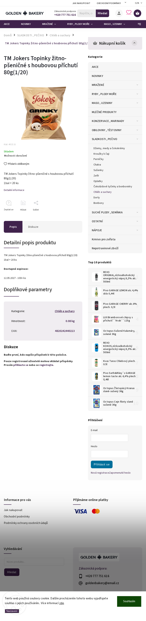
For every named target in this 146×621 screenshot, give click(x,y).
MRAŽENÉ (98, 85)
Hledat (102, 13)
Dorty (97, 197)
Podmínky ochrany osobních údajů (26, 523)
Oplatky (98, 181)
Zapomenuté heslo (120, 473)
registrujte (46, 365)
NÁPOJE (97, 230)
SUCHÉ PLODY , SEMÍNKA (107, 212)
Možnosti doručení (15, 156)
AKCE (95, 67)
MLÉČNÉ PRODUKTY (104, 112)
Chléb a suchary (103, 192)
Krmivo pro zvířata (103, 239)
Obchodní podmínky (109, 3)
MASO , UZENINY (102, 103)
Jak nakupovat (81, 3)
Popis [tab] (13, 227)
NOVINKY (97, 76)
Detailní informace (14, 190)
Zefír (96, 176)
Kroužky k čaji (101, 154)
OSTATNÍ (97, 221)
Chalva (97, 165)
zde (61, 603)
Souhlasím (129, 601)
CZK (137, 3)
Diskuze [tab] (33, 227)
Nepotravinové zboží (105, 248)
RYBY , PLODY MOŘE (104, 94)
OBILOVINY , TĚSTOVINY (106, 130)
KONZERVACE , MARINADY (108, 121)
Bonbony (99, 203)
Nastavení (11, 611)
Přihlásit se (102, 464)
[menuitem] (9, 24)
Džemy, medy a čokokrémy (109, 148)
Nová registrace (100, 473)
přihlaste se (20, 365)
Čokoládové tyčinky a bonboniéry (113, 186)
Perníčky (99, 159)
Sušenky (98, 170)
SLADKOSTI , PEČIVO (104, 139)
